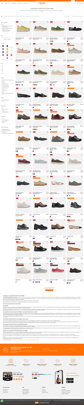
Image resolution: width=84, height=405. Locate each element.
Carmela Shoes (4, 90)
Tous (3, 24)
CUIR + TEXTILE (4, 109)
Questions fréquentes (25, 392)
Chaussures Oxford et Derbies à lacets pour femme (7, 28)
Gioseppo (3, 82)
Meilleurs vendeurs (45, 392)
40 (2, 70)
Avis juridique (64, 389)
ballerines (19, 309)
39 (2, 69)
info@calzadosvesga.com (11, 0)
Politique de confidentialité (66, 390)
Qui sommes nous (6, 389)
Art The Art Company (5, 85)
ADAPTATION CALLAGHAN (6, 130)
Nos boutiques (5, 390)
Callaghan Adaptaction (5, 86)
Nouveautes (44, 390)
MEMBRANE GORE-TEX (5, 129)
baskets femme (36, 339)
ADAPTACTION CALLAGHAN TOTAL (7, 133)
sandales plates (30, 339)
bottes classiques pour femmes (15, 339)
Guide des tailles (25, 393)
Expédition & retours (25, 389)
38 (2, 68)
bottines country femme (24, 339)
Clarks (3, 91)
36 (2, 65)
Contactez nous (5, 392)
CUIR (3, 101)
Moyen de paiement (25, 390)
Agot (3, 81)
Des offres (43, 389)
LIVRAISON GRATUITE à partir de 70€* (42, 0)
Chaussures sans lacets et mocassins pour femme (6, 31)
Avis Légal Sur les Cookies (66, 392)
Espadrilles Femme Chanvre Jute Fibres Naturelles (7, 26)
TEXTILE (3, 110)
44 (2, 73)
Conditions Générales (65, 393)
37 (2, 66)
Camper (3, 89)
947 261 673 (3, 0)
